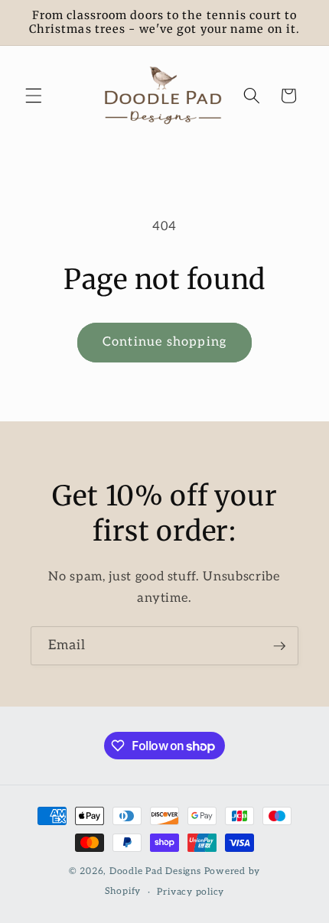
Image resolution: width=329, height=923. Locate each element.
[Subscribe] (279, 646)
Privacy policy (190, 892)
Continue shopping (164, 341)
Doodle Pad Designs (155, 871)
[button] (33, 95)
